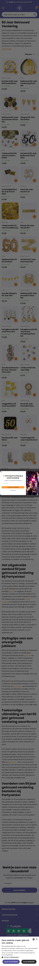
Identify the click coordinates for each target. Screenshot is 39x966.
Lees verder (17, 955)
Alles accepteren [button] (11, 962)
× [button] (36, 939)
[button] (19, 957)
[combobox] (33, 939)
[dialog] (19, 951)
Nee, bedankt (13, 490)
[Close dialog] (1, 472)
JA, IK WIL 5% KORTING (13, 487)
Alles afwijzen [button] (29, 962)
